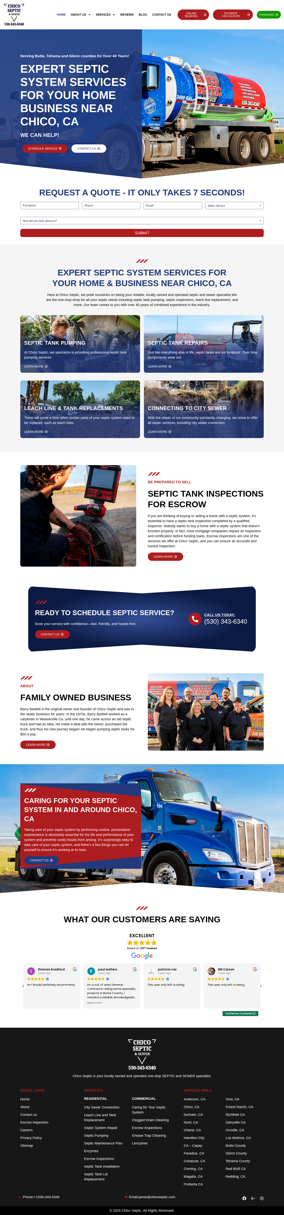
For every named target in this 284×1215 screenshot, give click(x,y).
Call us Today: (219, 615)
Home (61, 14)
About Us (78, 14)
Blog (143, 14)
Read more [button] (94, 1003)
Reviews (127, 14)
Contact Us (161, 14)
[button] (261, 986)
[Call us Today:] (195, 619)
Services (103, 14)
